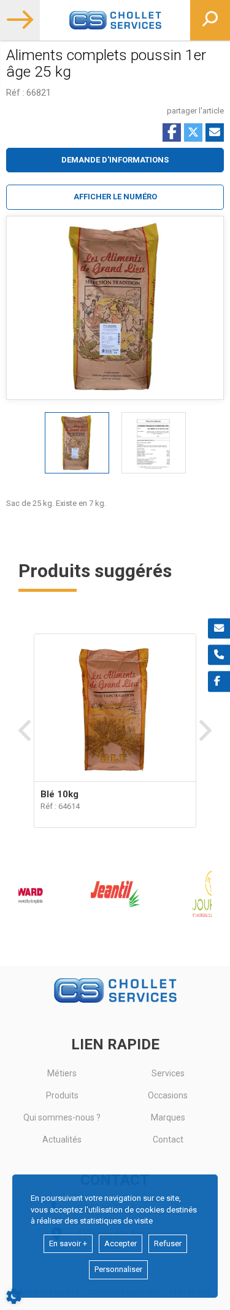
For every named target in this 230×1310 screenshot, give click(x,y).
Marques (168, 1117)
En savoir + (68, 1243)
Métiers (62, 1073)
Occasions (168, 1095)
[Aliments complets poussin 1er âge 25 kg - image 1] (77, 442)
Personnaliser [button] (118, 1269)
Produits (62, 1095)
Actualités (62, 1139)
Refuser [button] (168, 1243)
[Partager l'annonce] (214, 132)
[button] (115, 197)
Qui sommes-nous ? (62, 1117)
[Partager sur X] (193, 132)
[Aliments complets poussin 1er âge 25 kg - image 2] (153, 442)
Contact (168, 1139)
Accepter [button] (120, 1243)
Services (168, 1073)
